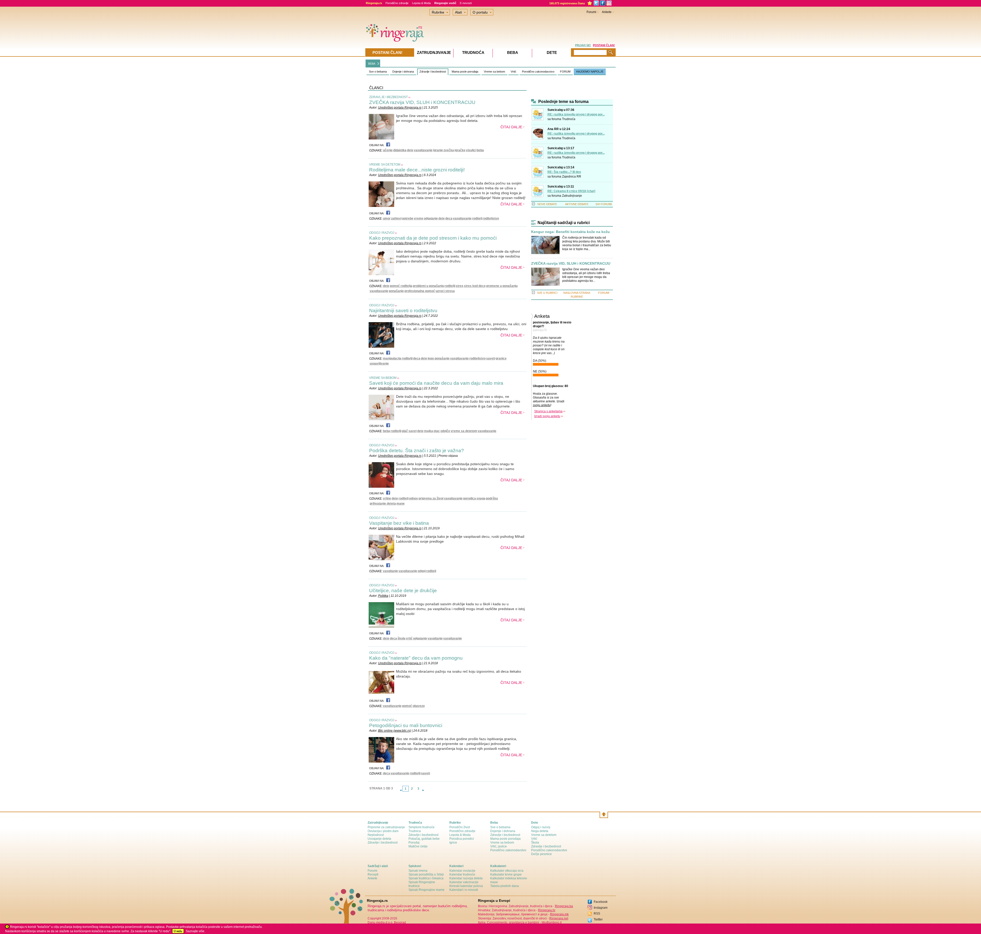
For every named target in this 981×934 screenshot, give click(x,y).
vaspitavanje (423, 150)
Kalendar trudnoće (462, 874)
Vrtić (513, 71)
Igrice (453, 842)
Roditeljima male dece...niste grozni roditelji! (417, 169)
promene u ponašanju (502, 286)
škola (401, 638)
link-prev (401, 790)
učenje (388, 150)
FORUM (565, 71)
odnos (413, 498)
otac (437, 431)
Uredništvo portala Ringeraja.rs (400, 107)
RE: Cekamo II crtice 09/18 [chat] (571, 191)
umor (387, 218)
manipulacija (392, 358)
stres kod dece (475, 286)
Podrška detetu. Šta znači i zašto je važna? (416, 450)
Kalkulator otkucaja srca (506, 870)
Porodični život (459, 827)
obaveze (419, 706)
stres (459, 286)
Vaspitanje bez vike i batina (399, 523)
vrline (387, 498)
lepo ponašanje (439, 358)
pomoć (407, 706)
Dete (552, 52)
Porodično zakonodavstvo (538, 71)
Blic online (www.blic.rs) (394, 730)
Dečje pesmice (541, 854)
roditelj (477, 218)
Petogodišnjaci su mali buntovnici (405, 725)
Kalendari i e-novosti (463, 890)
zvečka (448, 150)
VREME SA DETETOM (384, 164)
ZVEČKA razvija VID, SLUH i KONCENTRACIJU (422, 102)
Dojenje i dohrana (403, 71)
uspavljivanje (379, 363)
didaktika (399, 150)
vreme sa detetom (464, 431)
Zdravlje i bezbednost (432, 71)
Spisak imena (417, 870)
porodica (469, 498)
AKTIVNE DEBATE (576, 204)
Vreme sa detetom (543, 835)
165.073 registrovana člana (567, 3)
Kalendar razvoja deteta (466, 878)
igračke (459, 150)
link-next (423, 790)
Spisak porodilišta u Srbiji (426, 874)
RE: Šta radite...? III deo (564, 172)
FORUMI (603, 292)
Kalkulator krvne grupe (506, 874)
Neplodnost (376, 835)
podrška (492, 498)
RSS (597, 913)
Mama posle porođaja (465, 71)
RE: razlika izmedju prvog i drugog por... (576, 114)
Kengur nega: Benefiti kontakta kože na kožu (570, 232)
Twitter (598, 919)
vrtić (409, 638)
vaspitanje (390, 571)
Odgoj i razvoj (540, 827)
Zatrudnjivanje (572, 195)
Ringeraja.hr (546, 910)
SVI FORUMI (603, 204)
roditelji (450, 286)
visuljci (471, 150)
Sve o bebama (378, 71)
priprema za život (430, 498)
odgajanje (431, 218)
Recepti (373, 874)
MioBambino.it (552, 922)
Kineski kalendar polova (466, 886)
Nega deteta (539, 831)
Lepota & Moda (421, 3)
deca (448, 218)
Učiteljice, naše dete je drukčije (403, 590)
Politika (383, 596)
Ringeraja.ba (564, 906)
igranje (438, 150)
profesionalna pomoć (419, 291)
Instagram (601, 907)
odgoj (422, 571)
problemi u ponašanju (428, 286)
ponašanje (396, 291)
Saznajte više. (195, 931)
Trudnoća (568, 119)
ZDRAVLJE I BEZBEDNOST (388, 97)
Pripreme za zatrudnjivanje (386, 827)
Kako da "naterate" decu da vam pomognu (416, 658)
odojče (445, 431)
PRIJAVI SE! (583, 45)
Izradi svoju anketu (547, 416)
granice (501, 358)
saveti (490, 358)
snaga (480, 498)
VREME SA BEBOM (382, 378)
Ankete (607, 12)
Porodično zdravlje (397, 3)
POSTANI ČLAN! (604, 45)
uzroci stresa (445, 291)
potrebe (407, 218)
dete (410, 150)
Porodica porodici (461, 838)
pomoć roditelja (401, 286)
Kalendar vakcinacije (463, 882)
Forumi (591, 12)
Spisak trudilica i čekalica (425, 878)
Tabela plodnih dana (504, 886)
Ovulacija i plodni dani (383, 831)
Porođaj (413, 842)
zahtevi (396, 218)
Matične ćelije (418, 846)
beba (480, 150)
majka (428, 431)
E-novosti (466, 3)
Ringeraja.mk (559, 914)
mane (400, 503)
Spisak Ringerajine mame (426, 890)
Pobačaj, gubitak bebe (424, 838)
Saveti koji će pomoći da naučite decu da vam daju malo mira (436, 383)
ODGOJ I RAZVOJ (381, 233)
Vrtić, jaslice (498, 846)
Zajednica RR (571, 176)
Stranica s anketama (548, 411)
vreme (418, 218)
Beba (512, 52)
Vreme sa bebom (494, 71)
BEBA (371, 63)
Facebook (601, 902)
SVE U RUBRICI (547, 292)
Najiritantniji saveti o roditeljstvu (403, 310)
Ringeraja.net (558, 918)
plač (405, 431)
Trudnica (414, 831)
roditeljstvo (491, 218)
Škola (535, 842)
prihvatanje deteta (383, 503)
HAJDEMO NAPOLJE (589, 71)
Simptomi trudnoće (421, 827)
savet (412, 431)
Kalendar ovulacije (462, 870)
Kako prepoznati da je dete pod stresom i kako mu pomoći (433, 238)
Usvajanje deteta (379, 838)
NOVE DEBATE (547, 204)
